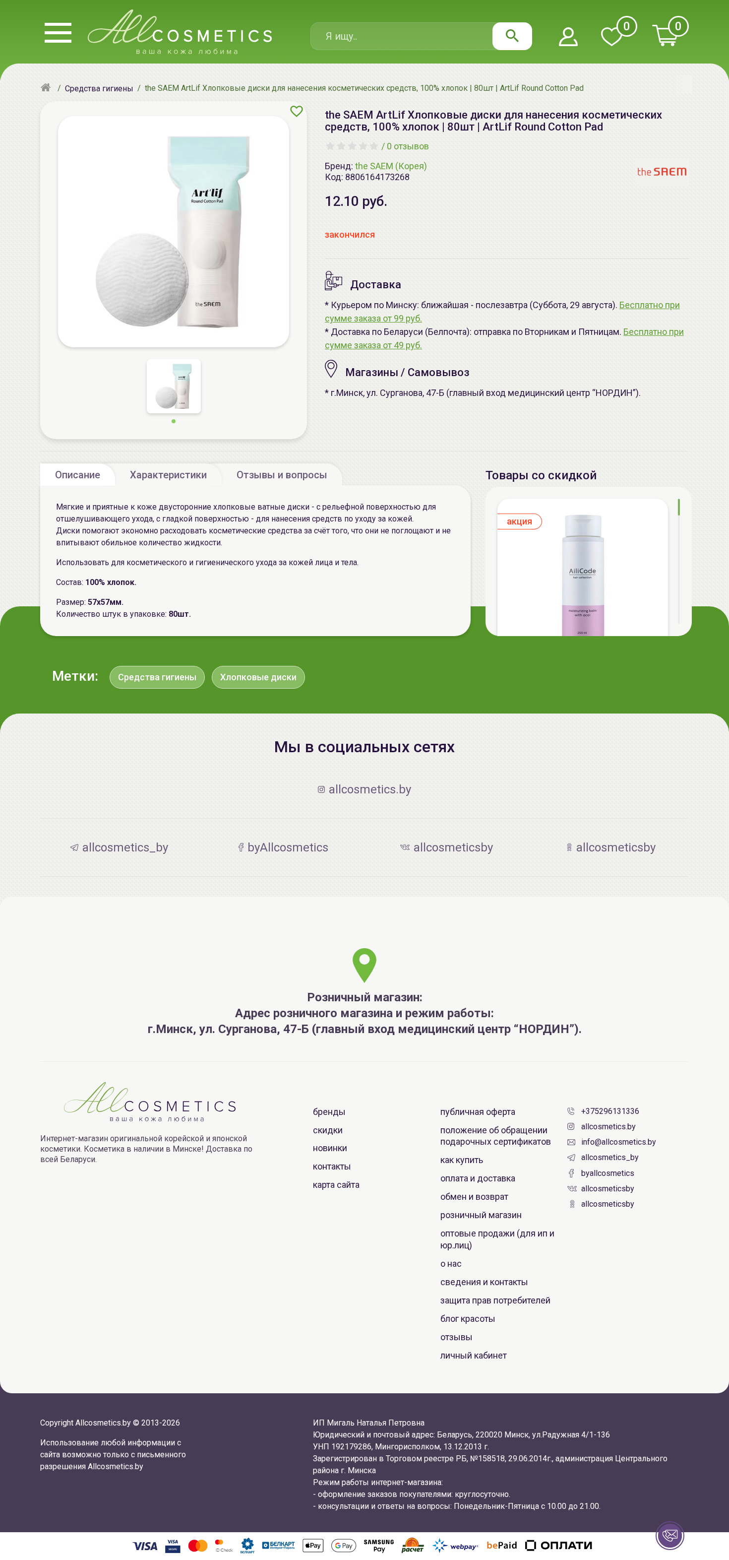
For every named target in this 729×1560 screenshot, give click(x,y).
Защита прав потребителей (495, 1300)
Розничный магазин (481, 1215)
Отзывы (456, 1337)
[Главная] (47, 88)
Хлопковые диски (258, 677)
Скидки (328, 1130)
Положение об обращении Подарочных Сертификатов (495, 1136)
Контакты (332, 1166)
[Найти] (512, 36)
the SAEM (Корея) (391, 166)
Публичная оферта (477, 1111)
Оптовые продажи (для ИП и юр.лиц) (497, 1239)
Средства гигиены (157, 677)
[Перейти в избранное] (611, 37)
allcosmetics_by (610, 1157)
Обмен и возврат (474, 1196)
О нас (451, 1263)
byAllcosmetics (607, 1173)
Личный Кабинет (473, 1355)
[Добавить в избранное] (296, 111)
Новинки (330, 1148)
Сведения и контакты (484, 1282)
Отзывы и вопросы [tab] (282, 475)
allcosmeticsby (607, 1188)
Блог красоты (467, 1318)
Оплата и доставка (477, 1178)
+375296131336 (610, 1111)
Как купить (461, 1160)
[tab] (77, 474)
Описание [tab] (77, 475)
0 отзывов (408, 146)
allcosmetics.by (608, 1126)
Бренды (329, 1111)
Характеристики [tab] (168, 475)
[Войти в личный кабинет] (568, 37)
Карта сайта (336, 1184)
